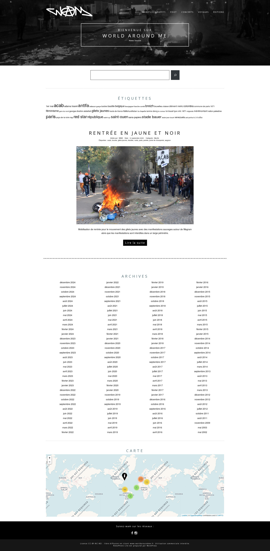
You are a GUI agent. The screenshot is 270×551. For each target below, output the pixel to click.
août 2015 (202, 301)
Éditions (218, 12)
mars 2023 (67, 375)
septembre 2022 (68, 404)
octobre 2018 (157, 301)
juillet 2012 (202, 408)
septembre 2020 (112, 357)
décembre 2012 (202, 394)
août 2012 (202, 404)
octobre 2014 (202, 347)
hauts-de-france (116, 111)
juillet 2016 (157, 418)
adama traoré (71, 106)
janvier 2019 (157, 287)
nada (136, 140)
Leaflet (184, 515)
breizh (149, 105)
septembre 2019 (112, 404)
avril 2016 (157, 432)
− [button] (49, 461)
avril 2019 (112, 427)
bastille (111, 106)
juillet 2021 (112, 310)
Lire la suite (135, 243)
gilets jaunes (100, 110)
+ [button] (49, 457)
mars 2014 (202, 366)
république (95, 116)
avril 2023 (67, 371)
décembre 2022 (67, 390)
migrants (190, 111)
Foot (173, 12)
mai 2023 (67, 366)
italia (125, 111)
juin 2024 (67, 310)
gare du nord (64, 111)
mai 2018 (157, 324)
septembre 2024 (68, 296)
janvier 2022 (112, 282)
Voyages (203, 12)
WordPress (152, 546)
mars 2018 (157, 333)
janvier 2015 (202, 333)
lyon (176, 111)
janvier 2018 (157, 343)
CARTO (220, 515)
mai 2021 (112, 319)
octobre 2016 (157, 404)
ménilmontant (200, 111)
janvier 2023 (68, 385)
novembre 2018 (157, 296)
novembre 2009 (202, 422)
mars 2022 (67, 427)
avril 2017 (157, 380)
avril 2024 (67, 319)
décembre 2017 (157, 347)
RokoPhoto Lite (121, 546)
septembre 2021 (112, 301)
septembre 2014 (202, 352)
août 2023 (68, 357)
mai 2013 (202, 380)
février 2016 (202, 282)
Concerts (187, 12)
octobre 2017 (157, 357)
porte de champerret (156, 140)
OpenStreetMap (196, 515)
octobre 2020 (112, 352)
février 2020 (112, 385)
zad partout (189, 117)
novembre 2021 (112, 291)
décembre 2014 (202, 338)
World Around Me (135, 35)
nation (210, 111)
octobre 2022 (67, 399)
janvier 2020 (112, 390)
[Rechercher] (175, 75)
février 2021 (112, 333)
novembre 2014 (202, 343)
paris (51, 116)
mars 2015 (202, 324)
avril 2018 (157, 329)
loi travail (169, 111)
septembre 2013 (202, 371)
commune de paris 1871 (204, 106)
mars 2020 (112, 380)
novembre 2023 (67, 343)
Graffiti (160, 12)
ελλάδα (198, 117)
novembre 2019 (112, 394)
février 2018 (157, 338)
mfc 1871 (182, 111)
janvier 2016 (202, 287)
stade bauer (151, 116)
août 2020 (113, 361)
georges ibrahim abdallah (80, 111)
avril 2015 (202, 319)
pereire (145, 140)
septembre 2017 (157, 361)
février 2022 (68, 432)
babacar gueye (95, 106)
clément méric (176, 106)
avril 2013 (202, 385)
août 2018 (157, 310)
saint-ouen (119, 116)
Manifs (146, 12)
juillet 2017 (157, 371)
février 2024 (68, 329)
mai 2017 (157, 375)
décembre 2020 (112, 343)
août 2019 (113, 408)
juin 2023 (67, 361)
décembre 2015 (202, 291)
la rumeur (161, 111)
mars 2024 (67, 324)
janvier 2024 (68, 333)
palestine (218, 111)
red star (80, 116)
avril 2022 (67, 422)
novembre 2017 (157, 352)
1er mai (49, 106)
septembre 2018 (157, 305)
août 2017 (157, 366)
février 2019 (157, 282)
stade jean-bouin (168, 117)
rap (71, 117)
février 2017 (157, 390)
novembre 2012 (202, 399)
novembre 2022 (67, 394)
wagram (168, 140)
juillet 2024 (67, 305)
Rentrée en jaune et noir (135, 133)
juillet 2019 (112, 413)
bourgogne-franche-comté (135, 106)
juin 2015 (202, 310)
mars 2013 (202, 390)
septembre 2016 (157, 408)
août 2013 (202, 375)
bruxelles (158, 106)
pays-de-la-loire (63, 117)
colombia (188, 106)
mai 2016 (157, 427)
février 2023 (68, 380)
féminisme (52, 111)
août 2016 (157, 413)
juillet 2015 (202, 305)
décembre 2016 (157, 399)
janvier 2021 (112, 338)
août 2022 (68, 408)
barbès (104, 106)
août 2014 (202, 357)
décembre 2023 (67, 338)
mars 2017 (157, 385)
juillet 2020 (112, 366)
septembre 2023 (68, 352)
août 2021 (113, 305)
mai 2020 (112, 375)
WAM (121, 138)
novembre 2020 (112, 347)
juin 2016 (157, 422)
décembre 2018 (157, 291)
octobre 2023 (67, 347)
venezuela (180, 117)
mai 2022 (67, 418)
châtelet (165, 106)
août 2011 (202, 418)
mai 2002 (202, 432)
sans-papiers (135, 117)
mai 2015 (202, 315)
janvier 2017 (157, 394)
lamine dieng (152, 111)
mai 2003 (202, 427)
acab (59, 105)
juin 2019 (112, 418)
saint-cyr (107, 117)
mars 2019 (112, 432)
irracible (130, 140)
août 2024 (68, 301)
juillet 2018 (157, 315)
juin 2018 (157, 319)
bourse (114, 140)
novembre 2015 (202, 296)
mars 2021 (112, 329)
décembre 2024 (67, 282)
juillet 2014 (202, 361)
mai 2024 (67, 315)
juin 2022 (67, 413)
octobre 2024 (67, 291)
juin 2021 (112, 315)
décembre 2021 (112, 287)
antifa (83, 105)
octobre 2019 (112, 399)
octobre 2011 (202, 413)
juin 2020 (112, 371)
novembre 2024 (67, 287)
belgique (120, 106)
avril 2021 (112, 324)
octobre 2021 (112, 296)
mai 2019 (112, 422)
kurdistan (132, 111)
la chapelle (142, 111)
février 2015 (202, 329)
